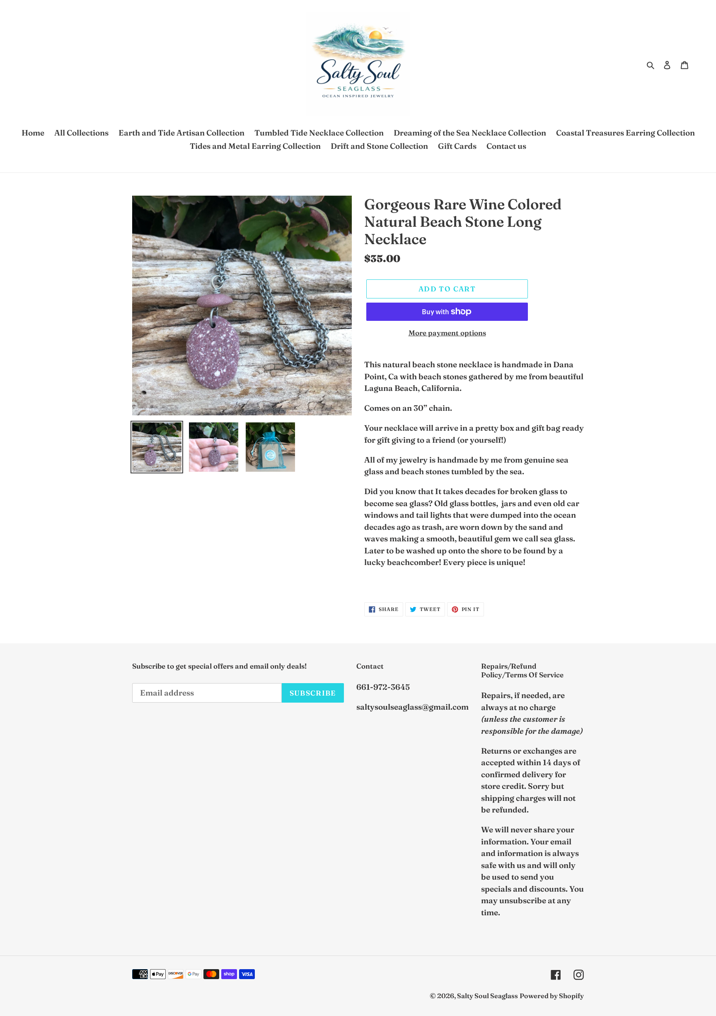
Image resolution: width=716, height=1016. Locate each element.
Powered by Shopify (552, 996)
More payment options (447, 332)
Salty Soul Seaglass (487, 996)
